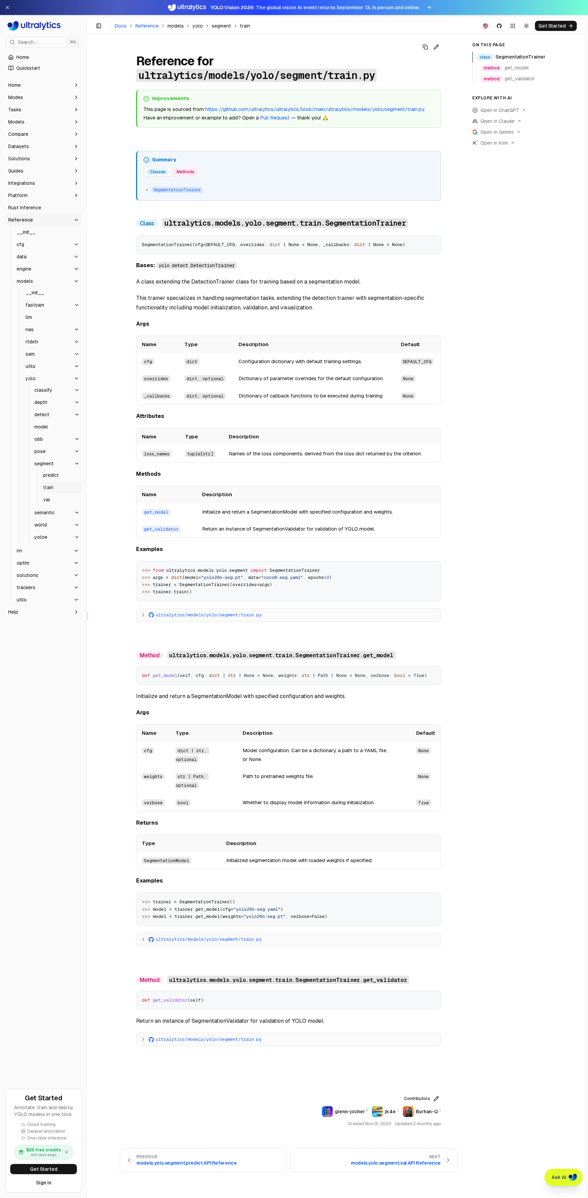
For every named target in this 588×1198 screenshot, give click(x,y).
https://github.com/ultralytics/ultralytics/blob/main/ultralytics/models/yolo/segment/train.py (314, 109)
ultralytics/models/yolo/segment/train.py (209, 614)
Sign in (43, 1182)
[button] (43, 85)
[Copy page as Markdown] (425, 47)
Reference (147, 26)
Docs (121, 26)
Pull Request (275, 117)
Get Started (44, 1169)
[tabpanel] (289, 189)
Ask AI (559, 1177)
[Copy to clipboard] (433, 243)
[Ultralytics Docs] (43, 25)
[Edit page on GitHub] (436, 47)
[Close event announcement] (7, 7)
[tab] (157, 172)
